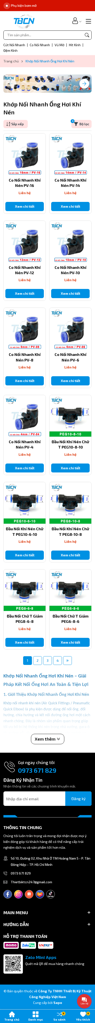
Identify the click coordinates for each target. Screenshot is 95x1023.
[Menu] (88, 21)
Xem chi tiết (24, 206)
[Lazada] (40, 894)
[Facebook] (7, 894)
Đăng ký (78, 798)
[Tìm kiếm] (87, 35)
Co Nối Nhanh (40, 45)
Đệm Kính (10, 50)
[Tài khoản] (75, 20)
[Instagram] (18, 894)
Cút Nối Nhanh (14, 45)
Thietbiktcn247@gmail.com (31, 882)
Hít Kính (75, 45)
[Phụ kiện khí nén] (47, 83)
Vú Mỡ (60, 45)
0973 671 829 (37, 770)
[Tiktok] (50, 894)
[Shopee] (29, 894)
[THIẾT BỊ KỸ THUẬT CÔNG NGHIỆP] (24, 21)
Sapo (57, 1003)
